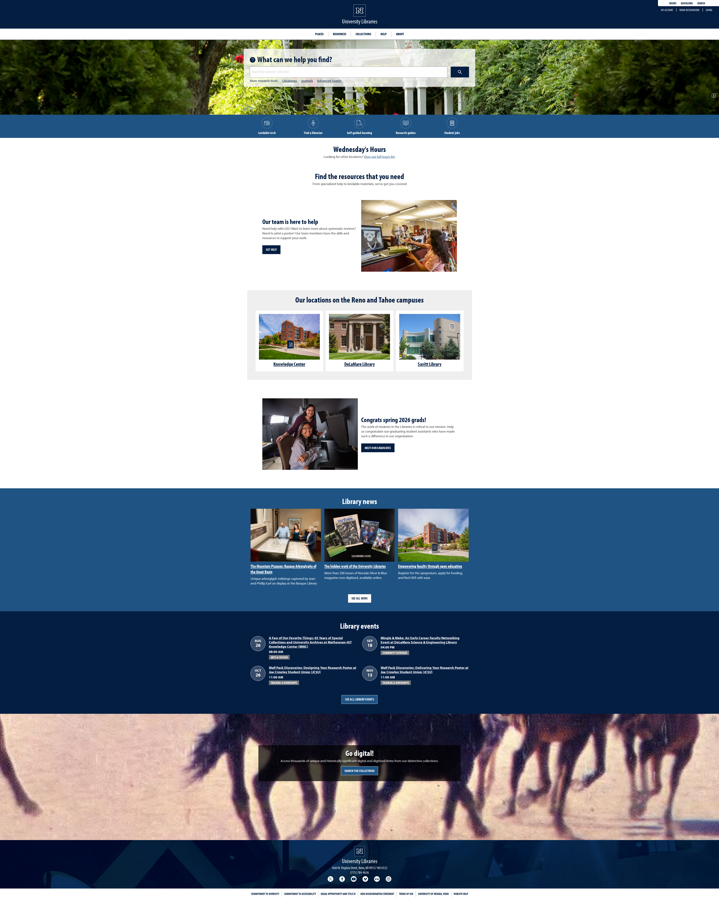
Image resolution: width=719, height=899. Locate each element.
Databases (289, 81)
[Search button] (459, 72)
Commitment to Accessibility (300, 894)
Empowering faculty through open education (430, 566)
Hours (672, 3)
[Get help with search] (253, 60)
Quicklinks (687, 3)
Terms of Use (406, 894)
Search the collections (360, 771)
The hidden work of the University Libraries (355, 566)
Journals (307, 81)
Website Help (461, 894)
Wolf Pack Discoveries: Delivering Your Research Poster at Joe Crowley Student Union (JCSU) (424, 670)
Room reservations (689, 10)
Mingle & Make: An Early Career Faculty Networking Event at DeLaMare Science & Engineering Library (420, 640)
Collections (363, 34)
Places (319, 34)
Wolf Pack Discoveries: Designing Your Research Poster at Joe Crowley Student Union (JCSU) (312, 670)
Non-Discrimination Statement (377, 894)
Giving (709, 10)
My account (667, 10)
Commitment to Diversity (265, 894)
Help (383, 34)
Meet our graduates (378, 448)
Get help (271, 249)
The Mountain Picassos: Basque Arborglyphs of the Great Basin (283, 569)
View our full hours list (379, 157)
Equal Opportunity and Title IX (338, 894)
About (400, 34)
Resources (339, 34)
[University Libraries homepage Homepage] (359, 851)
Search (701, 3)
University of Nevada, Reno (433, 894)
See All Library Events (359, 699)
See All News (359, 598)
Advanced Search (329, 81)
